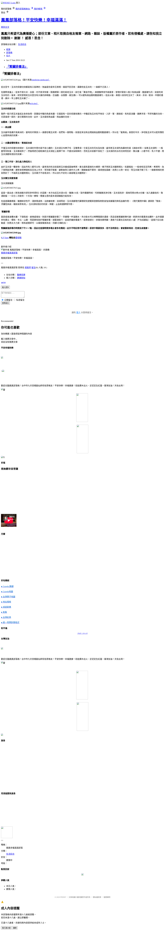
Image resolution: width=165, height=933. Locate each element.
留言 (33, 267)
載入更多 (5, 287)
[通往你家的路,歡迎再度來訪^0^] (82, 875)
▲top (3, 282)
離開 (14, 928)
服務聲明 (107, 897)
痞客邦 (28, 267)
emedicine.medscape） (40, 80)
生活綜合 (22, 44)
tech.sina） (34, 103)
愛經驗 (18, 238)
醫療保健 (21, 275)
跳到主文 (5, 27)
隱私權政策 (97, 897)
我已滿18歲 (6, 928)
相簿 (8, 49)
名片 (8, 56)
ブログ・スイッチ (82, 633)
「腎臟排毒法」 (17, 66)
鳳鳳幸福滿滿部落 (9, 253)
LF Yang (5, 238)
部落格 (9, 53)
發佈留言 (5, 303)
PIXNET (63, 897)
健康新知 (21, 278)
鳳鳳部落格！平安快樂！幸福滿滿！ (34, 20)
